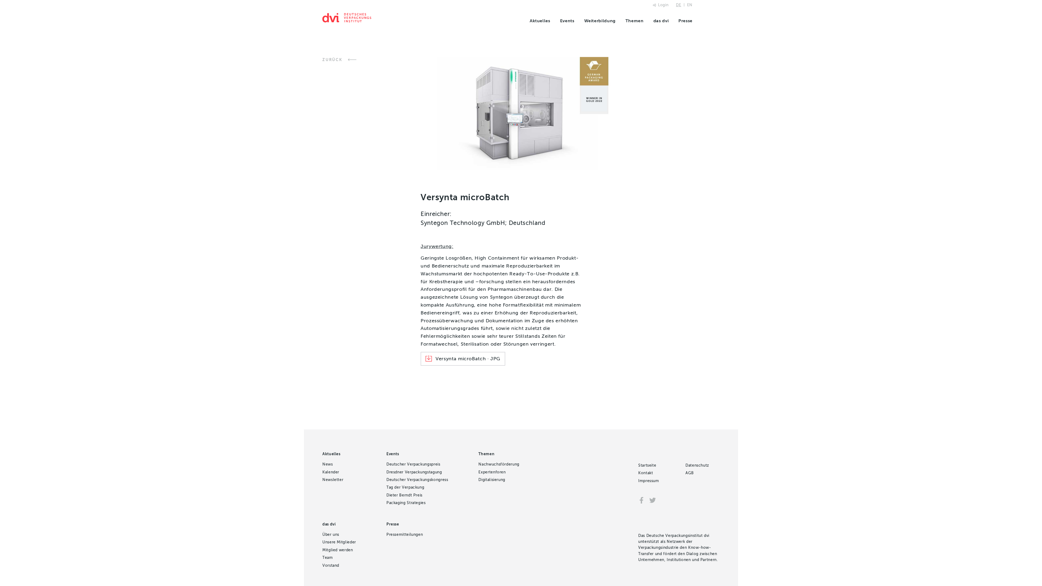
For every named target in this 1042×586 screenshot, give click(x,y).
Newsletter (332, 479)
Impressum (648, 481)
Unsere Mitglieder (339, 542)
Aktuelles (540, 20)
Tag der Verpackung (405, 487)
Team (327, 557)
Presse (685, 20)
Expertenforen (492, 472)
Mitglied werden (337, 550)
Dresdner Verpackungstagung (414, 472)
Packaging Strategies (406, 503)
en (689, 5)
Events (567, 20)
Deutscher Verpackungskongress (417, 479)
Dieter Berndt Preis (404, 495)
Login (663, 5)
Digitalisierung (491, 479)
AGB (689, 473)
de (678, 5)
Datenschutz (697, 465)
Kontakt (645, 473)
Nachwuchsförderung (498, 464)
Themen (634, 20)
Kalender (330, 472)
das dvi (661, 20)
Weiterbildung (600, 20)
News (327, 464)
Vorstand (330, 565)
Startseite (647, 465)
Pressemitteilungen (404, 534)
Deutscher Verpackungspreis (413, 464)
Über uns (330, 534)
